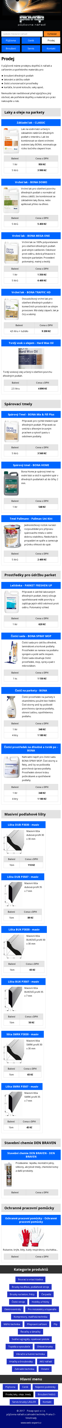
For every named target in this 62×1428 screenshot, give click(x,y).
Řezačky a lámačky (30, 1331)
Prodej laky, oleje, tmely (18, 1394)
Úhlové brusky (45, 1346)
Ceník (31, 40)
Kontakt (51, 48)
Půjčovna (11, 40)
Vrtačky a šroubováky (21, 1361)
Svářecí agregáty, (30, 1339)
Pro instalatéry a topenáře (42, 1309)
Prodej (51, 40)
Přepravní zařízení (37, 1324)
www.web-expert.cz (31, 1422)
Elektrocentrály (12, 1309)
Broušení (11, 48)
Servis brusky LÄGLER (24, 1401)
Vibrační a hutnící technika (30, 1354)
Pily (55, 1324)
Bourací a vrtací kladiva (30, 1279)
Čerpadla (46, 1294)
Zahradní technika (24, 1369)
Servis (31, 48)
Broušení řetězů (46, 1394)
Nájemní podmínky (45, 1387)
